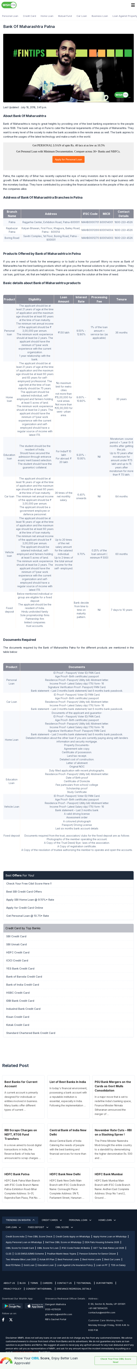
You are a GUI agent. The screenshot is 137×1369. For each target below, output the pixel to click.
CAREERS (47, 1283)
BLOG (23, 1283)
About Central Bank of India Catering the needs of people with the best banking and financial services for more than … (68, 1149)
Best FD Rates (13, 1265)
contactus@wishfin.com (101, 1312)
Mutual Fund (65, 15)
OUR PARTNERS (104, 1283)
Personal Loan (10, 15)
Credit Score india (15, 1236)
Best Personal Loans (68, 1259)
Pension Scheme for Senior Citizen (97, 1253)
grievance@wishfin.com (58, 1314)
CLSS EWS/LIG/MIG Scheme (29, 1253)
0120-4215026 (53, 1309)
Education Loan (46, 1265)
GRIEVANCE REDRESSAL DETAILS (74, 1288)
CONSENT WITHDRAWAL (39, 1288)
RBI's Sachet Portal (55, 1319)
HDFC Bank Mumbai (109, 1174)
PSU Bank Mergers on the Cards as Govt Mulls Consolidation (113, 1086)
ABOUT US (9, 1283)
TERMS (34, 1283)
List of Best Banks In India (68, 1082)
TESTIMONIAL (83, 1283)
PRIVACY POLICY (12, 1288)
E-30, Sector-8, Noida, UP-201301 (106, 1303)
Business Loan (100, 15)
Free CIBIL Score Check (40, 1236)
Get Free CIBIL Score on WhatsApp (63, 1242)
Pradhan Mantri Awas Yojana (61, 1253)
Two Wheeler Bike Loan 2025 (21, 1259)
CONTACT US (64, 1283)
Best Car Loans (112, 1259)
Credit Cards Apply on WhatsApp (73, 1236)
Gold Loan (29, 1265)
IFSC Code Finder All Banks (76, 1248)
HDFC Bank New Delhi (65, 1174)
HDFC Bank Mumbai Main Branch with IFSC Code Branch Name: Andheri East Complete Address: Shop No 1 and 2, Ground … (112, 1189)
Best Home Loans (91, 1259)
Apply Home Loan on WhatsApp (110, 1236)
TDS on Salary (118, 1265)
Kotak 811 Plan (47, 1259)
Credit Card (29, 15)
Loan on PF (102, 1265)
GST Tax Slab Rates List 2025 (108, 1248)
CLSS (8, 1253)
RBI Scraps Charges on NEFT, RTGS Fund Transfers (20, 1134)
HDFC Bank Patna (16, 1174)
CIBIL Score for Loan (48, 1248)
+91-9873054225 (98, 1308)
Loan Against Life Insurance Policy (75, 1265)
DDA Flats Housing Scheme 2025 (102, 1242)
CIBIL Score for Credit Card (20, 1248)
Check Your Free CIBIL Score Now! (115, 1360)
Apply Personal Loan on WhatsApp (24, 1242)
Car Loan (82, 15)
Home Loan (47, 15)
